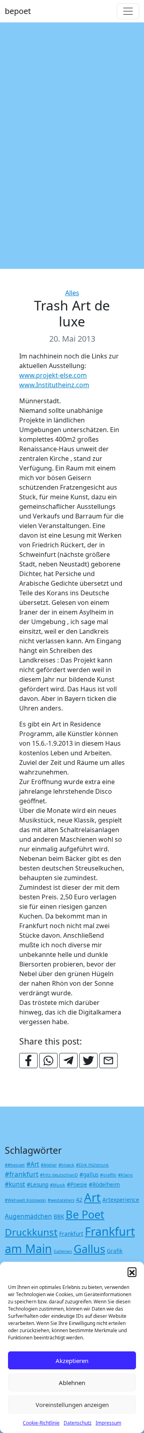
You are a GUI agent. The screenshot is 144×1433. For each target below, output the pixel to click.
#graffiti (108, 1175)
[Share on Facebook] (28, 1060)
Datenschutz (78, 1422)
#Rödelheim (104, 1184)
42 (79, 1199)
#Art (32, 1164)
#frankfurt (21, 1174)
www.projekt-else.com (53, 375)
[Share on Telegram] (68, 1060)
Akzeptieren (72, 1361)
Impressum (108, 1422)
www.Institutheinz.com (54, 384)
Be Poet (85, 1214)
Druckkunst (31, 1232)
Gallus (89, 1248)
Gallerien (63, 1251)
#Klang (125, 1175)
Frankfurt (71, 1233)
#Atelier (49, 1165)
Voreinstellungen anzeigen (72, 1405)
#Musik (57, 1185)
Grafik (114, 1251)
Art (92, 1197)
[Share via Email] (108, 1060)
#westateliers (61, 1200)
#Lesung (37, 1184)
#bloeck (66, 1165)
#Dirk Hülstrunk (92, 1165)
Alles (72, 292)
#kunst (15, 1184)
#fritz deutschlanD (59, 1175)
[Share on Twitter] (88, 1060)
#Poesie (77, 1184)
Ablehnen (72, 1383)
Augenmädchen (28, 1216)
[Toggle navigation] (128, 11)
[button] (132, 1272)
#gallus (89, 1174)
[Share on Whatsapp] (48, 1060)
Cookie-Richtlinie (41, 1422)
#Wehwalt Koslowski (25, 1200)
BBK (59, 1216)
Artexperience (120, 1199)
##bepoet (15, 1165)
